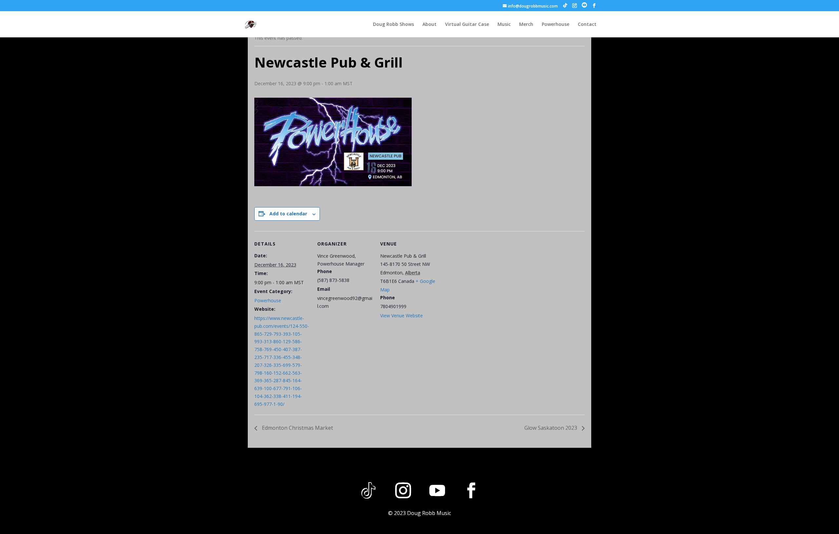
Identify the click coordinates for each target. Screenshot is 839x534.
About (429, 24)
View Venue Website (401, 315)
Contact (587, 24)
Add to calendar (288, 213)
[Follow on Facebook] (471, 490)
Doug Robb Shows (393, 24)
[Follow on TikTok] (368, 490)
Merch (526, 24)
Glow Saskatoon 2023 (551, 427)
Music (504, 24)
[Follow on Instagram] (403, 490)
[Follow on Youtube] (437, 490)
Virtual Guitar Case (467, 24)
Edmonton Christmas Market (297, 427)
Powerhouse (555, 24)
